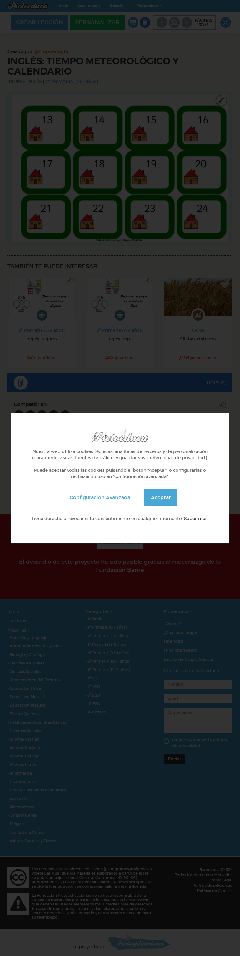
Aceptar (161, 497)
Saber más (196, 518)
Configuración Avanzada (100, 497)
